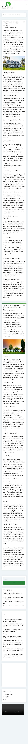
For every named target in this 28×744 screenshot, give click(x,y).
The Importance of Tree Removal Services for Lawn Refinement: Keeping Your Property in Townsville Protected (13, 650)
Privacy (4, 633)
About (4, 614)
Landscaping (6, 697)
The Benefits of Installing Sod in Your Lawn (12, 640)
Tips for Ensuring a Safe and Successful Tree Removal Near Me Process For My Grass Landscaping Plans (13, 656)
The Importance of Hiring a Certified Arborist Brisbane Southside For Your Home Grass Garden (13, 644)
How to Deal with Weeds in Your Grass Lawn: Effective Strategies (11, 23)
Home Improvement (7, 694)
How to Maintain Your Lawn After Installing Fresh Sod (13, 602)
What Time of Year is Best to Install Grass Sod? (13, 605)
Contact (5, 617)
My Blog (5, 699)
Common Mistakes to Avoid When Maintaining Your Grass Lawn (12, 307)
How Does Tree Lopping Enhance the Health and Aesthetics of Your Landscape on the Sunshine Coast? (13, 625)
